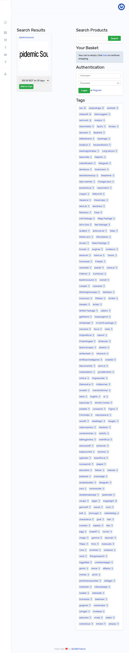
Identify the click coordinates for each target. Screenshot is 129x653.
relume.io (102, 353)
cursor (107, 531)
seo (82, 108)
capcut (102, 335)
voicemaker (101, 605)
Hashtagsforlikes (89, 151)
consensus (86, 624)
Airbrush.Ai (99, 231)
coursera (85, 329)
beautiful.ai (101, 458)
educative (85, 470)
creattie (110, 359)
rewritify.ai (105, 439)
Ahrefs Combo (103, 402)
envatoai (95, 550)
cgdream (85, 458)
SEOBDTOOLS (78, 649)
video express (87, 427)
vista (108, 329)
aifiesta (108, 568)
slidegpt (109, 581)
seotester (85, 587)
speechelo (108, 495)
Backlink (99, 132)
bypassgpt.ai (102, 316)
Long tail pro (109, 151)
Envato (84, 249)
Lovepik (84, 286)
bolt (82, 513)
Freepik (100, 261)
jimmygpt (95, 513)
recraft (84, 421)
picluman (102, 445)
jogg (82, 531)
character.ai (86, 519)
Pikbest (100, 298)
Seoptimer (107, 175)
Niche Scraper (87, 347)
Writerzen (104, 341)
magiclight (110, 501)
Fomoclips (85, 415)
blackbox (104, 427)
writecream (86, 353)
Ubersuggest (102, 114)
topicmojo (85, 402)
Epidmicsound (26, 37)
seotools (112, 108)
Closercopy (101, 200)
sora (82, 488)
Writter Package (88, 310)
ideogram (105, 482)
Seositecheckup (88, 175)
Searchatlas (86, 126)
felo (109, 525)
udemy (105, 310)
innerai (100, 624)
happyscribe (86, 452)
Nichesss (85, 212)
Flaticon (84, 273)
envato (84, 243)
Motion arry (86, 237)
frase (98, 212)
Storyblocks (103, 237)
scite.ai (84, 378)
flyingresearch (98, 556)
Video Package (100, 243)
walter (110, 617)
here (105, 55)
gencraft (84, 507)
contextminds (87, 433)
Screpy (113, 126)
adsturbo (85, 617)
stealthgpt (98, 421)
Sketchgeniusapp (89, 292)
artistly (104, 433)
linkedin (84, 304)
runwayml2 (86, 464)
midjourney (103, 384)
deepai (100, 464)
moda (98, 617)
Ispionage (103, 138)
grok (100, 519)
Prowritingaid (87, 341)
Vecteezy (108, 292)
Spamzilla (85, 157)
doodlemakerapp (89, 495)
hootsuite (108, 544)
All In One (85, 224)
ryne (82, 550)
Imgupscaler (99, 378)
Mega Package (106, 218)
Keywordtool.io (101, 145)
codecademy (87, 372)
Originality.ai (86, 335)
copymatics (104, 188)
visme (95, 568)
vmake (83, 501)
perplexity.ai (86, 188)
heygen (113, 421)
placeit (98, 267)
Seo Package (102, 224)
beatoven (101, 599)
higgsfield (85, 562)
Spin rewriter (87, 181)
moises (84, 574)
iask (110, 519)
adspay (113, 624)
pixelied (84, 409)
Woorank (84, 132)
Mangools (105, 163)
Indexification (87, 163)
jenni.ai (103, 366)
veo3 (83, 556)
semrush (85, 120)
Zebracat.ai (86, 384)
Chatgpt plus (106, 181)
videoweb (98, 593)
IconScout (99, 273)
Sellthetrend (86, 138)
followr (99, 470)
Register (97, 90)
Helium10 (98, 194)
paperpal (85, 476)
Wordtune (85, 169)
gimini (83, 568)
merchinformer (101, 390)
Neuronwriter (87, 366)
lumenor (103, 452)
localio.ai (84, 145)
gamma (97, 538)
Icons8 (104, 280)
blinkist (104, 347)
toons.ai (99, 255)
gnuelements (106, 372)
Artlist (97, 304)
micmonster (96, 488)
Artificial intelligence (90, 359)
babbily (98, 525)
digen (96, 501)
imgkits (95, 396)
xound (98, 507)
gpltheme (85, 316)
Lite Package (86, 218)
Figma (113, 409)
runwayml (99, 409)
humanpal (85, 261)
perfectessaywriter (90, 581)
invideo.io (112, 249)
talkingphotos (87, 439)
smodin (84, 390)
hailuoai (112, 470)
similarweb (86, 323)
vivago (83, 538)
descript (110, 538)
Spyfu (101, 126)
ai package (100, 476)
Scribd (113, 298)
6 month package (106, 323)
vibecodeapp (102, 587)
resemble (85, 267)
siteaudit (85, 114)
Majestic (100, 157)
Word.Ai (84, 206)
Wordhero (98, 206)
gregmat (84, 605)
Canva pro (85, 298)
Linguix (84, 194)
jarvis (96, 574)
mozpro (99, 120)
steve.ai (112, 267)
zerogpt (84, 611)
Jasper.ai (85, 200)
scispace (109, 550)
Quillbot (84, 231)
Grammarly (101, 169)
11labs (83, 544)
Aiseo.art (85, 255)
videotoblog (111, 513)
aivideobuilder (87, 482)
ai (105, 396)
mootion (84, 525)
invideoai (98, 611)
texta (83, 396)
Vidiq (113, 231)
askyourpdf (86, 445)
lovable (84, 593)
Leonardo (98, 286)
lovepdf (94, 531)
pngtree (97, 249)
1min (94, 544)
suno (109, 507)
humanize (85, 599)
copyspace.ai (103, 415)
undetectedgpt (104, 562)
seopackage (96, 108)
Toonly (112, 255)
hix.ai (97, 329)
